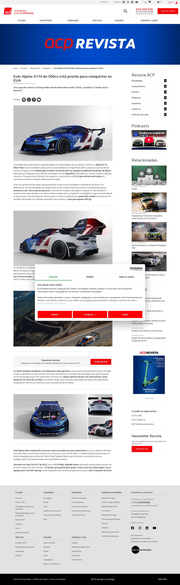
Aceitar (125, 314)
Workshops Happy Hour (81, 547)
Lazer (45, 555)
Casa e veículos (49, 543)
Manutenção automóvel (24, 547)
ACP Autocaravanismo (143, 424)
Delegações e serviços (139, 514)
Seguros (47, 537)
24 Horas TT (106, 511)
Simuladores (48, 560)
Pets (45, 519)
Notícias (105, 528)
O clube (24, 68)
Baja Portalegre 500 (109, 506)
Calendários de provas (110, 536)
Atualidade (149, 80)
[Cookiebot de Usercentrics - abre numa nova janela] (131, 269)
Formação (76, 492)
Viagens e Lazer (79, 537)
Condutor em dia (78, 515)
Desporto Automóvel (112, 492)
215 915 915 (144, 9)
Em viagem (47, 498)
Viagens (75, 543)
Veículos (19, 537)
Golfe (17, 528)
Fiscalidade (19, 551)
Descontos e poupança (52, 515)
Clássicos (149, 108)
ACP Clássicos (138, 419)
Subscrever (101, 361)
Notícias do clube (149, 114)
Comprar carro (21, 543)
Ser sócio (18, 498)
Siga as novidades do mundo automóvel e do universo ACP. (149, 442)
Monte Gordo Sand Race (111, 519)
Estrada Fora (77, 551)
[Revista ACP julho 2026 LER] (149, 372)
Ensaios (149, 91)
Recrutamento (137, 535)
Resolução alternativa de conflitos (144, 541)
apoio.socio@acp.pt (138, 517)
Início (15, 68)
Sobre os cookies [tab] (126, 277)
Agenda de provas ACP (110, 532)
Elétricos (18, 555)
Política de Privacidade (22, 579)
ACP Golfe (137, 415)
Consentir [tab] (53, 277)
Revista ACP (35, 68)
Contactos (104, 2)
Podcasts (149, 97)
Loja (145, 2)
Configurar (88, 314)
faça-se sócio (168, 11)
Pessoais (46, 547)
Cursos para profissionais (81, 511)
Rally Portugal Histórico (111, 502)
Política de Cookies (40, 579)
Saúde (45, 502)
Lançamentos (149, 86)
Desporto (46, 68)
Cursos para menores (80, 506)
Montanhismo (77, 560)
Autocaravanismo (22, 532)
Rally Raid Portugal (109, 515)
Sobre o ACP (20, 502)
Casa (45, 506)
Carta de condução (79, 498)
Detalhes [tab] (90, 277)
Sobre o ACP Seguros (51, 564)
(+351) (140, 502)
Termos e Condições (57, 579)
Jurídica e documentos (52, 511)
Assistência (48, 492)
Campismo (76, 555)
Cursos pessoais (78, 502)
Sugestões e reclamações (141, 538)
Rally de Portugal (108, 498)
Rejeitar (55, 314)
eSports (105, 523)
